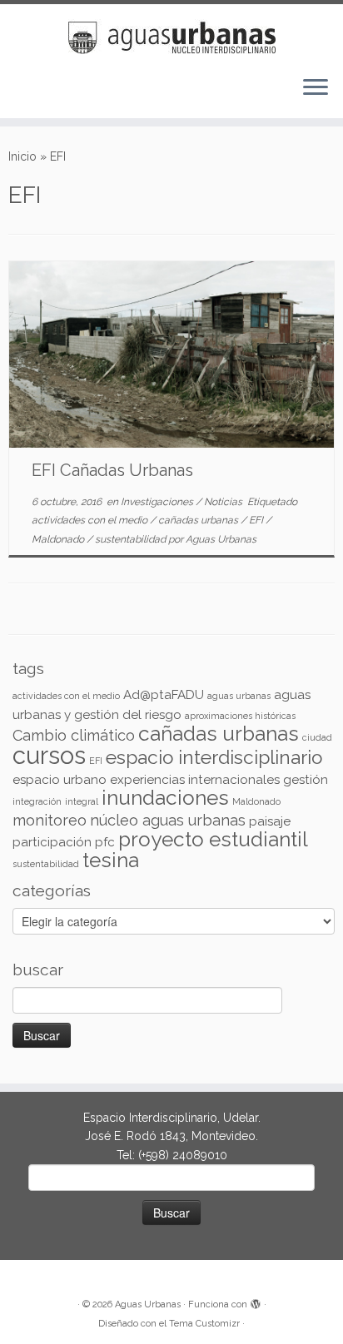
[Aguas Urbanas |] (171, 33)
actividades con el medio (91, 520)
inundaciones (165, 798)
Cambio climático (73, 735)
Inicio (22, 156)
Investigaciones (158, 502)
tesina (110, 860)
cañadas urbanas (199, 520)
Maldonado (59, 539)
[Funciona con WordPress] (255, 1301)
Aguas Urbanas (221, 539)
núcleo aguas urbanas (168, 820)
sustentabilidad (131, 539)
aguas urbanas (239, 696)
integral (81, 801)
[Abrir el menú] (315, 88)
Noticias (224, 502)
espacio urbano (59, 779)
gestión (305, 779)
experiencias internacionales (195, 779)
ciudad (317, 737)
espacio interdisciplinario (214, 757)
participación (52, 842)
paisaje (270, 821)
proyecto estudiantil (213, 839)
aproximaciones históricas (240, 716)
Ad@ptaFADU (163, 694)
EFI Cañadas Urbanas (112, 470)
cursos (49, 755)
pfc (105, 842)
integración (37, 801)
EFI (257, 520)
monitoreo (49, 820)
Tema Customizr (204, 1323)
